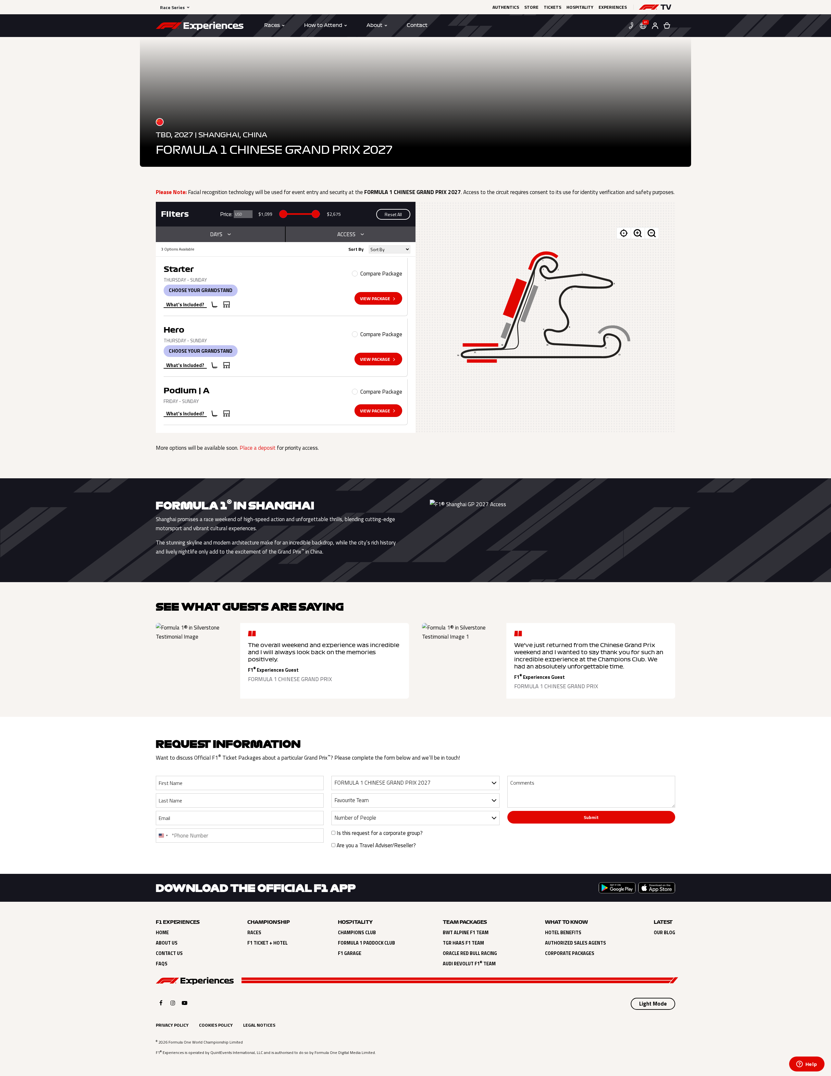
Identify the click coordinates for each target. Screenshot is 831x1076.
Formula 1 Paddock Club (366, 943)
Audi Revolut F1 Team (469, 963)
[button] (655, 7)
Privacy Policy (172, 1024)
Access (346, 234)
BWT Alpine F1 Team (466, 932)
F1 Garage (349, 953)
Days (216, 234)
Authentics (505, 7)
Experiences (613, 7)
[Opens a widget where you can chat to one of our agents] (807, 1065)
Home (162, 932)
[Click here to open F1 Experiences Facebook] (161, 1003)
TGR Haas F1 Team (463, 943)
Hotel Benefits (563, 932)
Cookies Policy (216, 1024)
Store (531, 7)
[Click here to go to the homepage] (199, 27)
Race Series (172, 7)
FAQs (161, 963)
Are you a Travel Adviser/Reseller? (375, 845)
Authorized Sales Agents (575, 943)
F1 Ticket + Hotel (267, 943)
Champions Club (357, 932)
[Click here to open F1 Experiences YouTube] (184, 1003)
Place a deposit (258, 448)
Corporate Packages (569, 953)
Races (254, 932)
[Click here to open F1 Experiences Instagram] (172, 1003)
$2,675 (334, 214)
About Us (167, 943)
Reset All (393, 214)
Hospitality (579, 7)
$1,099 (265, 214)
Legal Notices (259, 1024)
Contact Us (169, 953)
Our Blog (664, 932)
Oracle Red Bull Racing (470, 953)
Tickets (552, 7)
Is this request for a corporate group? (379, 833)
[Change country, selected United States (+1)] (163, 835)
